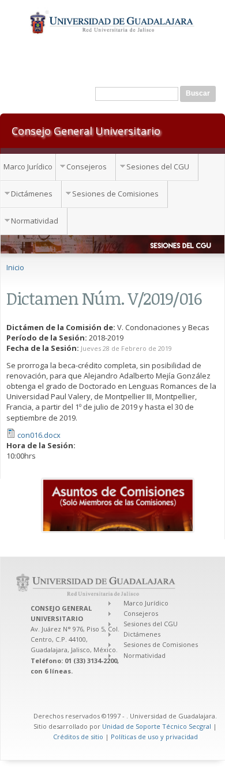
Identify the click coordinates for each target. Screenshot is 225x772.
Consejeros (86, 166)
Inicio (15, 267)
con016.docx (39, 435)
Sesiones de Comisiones (115, 193)
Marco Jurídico (27, 166)
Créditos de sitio (78, 736)
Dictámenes (31, 193)
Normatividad (34, 220)
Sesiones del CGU (157, 166)
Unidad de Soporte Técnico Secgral (157, 726)
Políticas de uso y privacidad (154, 736)
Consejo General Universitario (86, 130)
